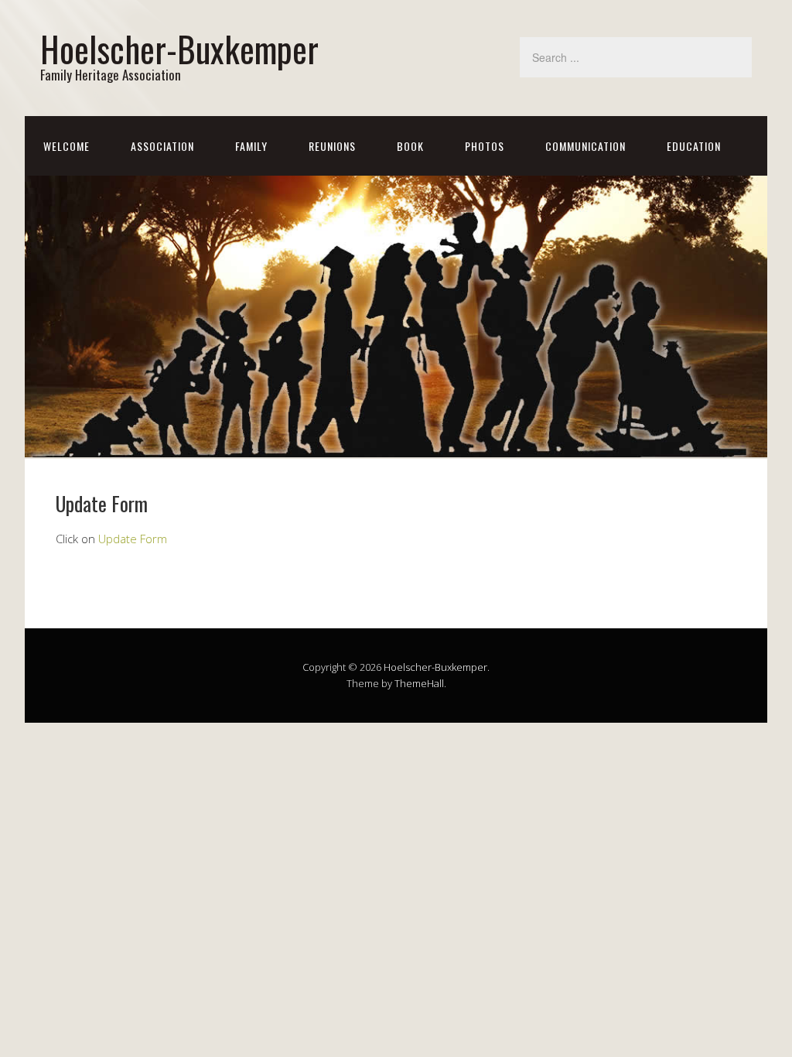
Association (162, 146)
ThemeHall (419, 683)
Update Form (132, 538)
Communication (585, 146)
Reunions (332, 146)
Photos (484, 146)
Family (251, 146)
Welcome (66, 146)
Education (694, 146)
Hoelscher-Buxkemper (179, 48)
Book (410, 146)
